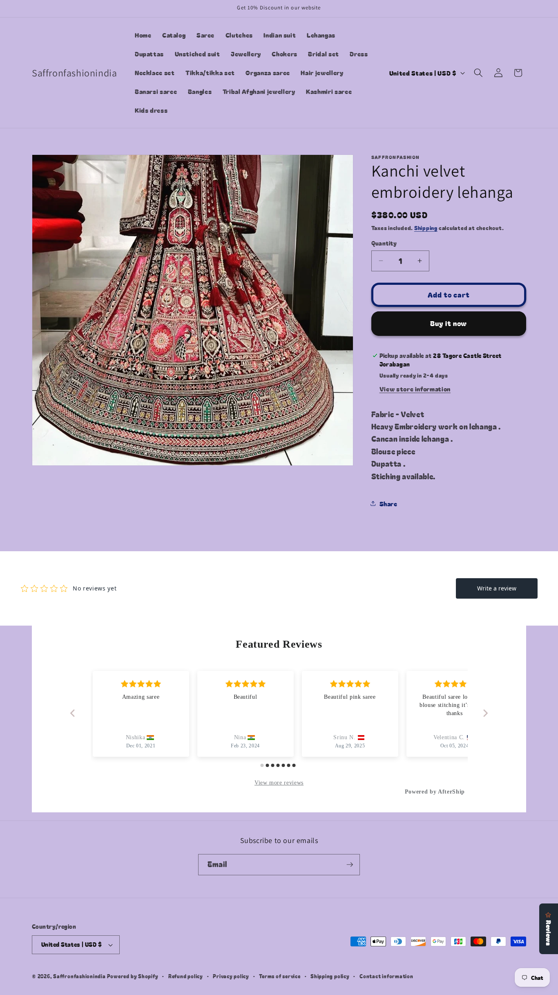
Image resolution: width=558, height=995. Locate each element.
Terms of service (279, 976)
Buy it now (448, 323)
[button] (478, 73)
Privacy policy (231, 976)
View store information (415, 388)
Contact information (386, 976)
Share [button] (388, 503)
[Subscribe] (349, 864)
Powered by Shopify (132, 976)
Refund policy (185, 976)
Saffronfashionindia (79, 976)
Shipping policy (330, 976)
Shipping (425, 228)
